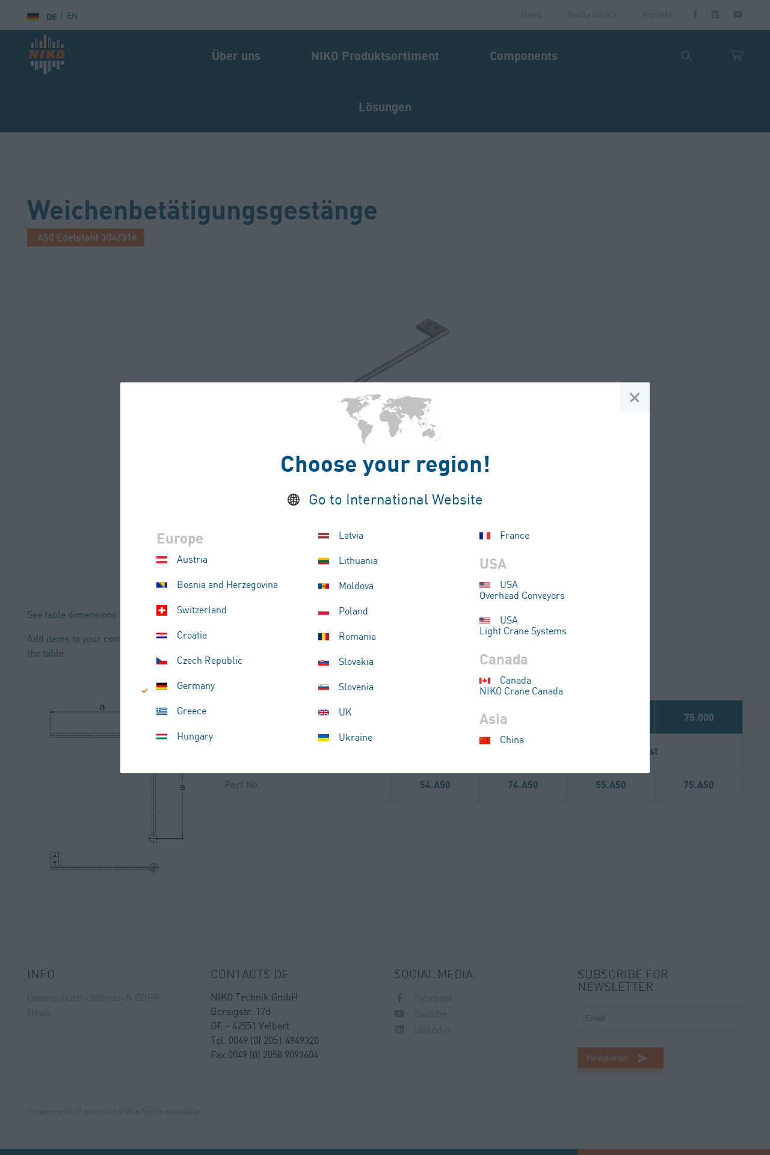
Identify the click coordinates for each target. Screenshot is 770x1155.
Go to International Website (396, 500)
